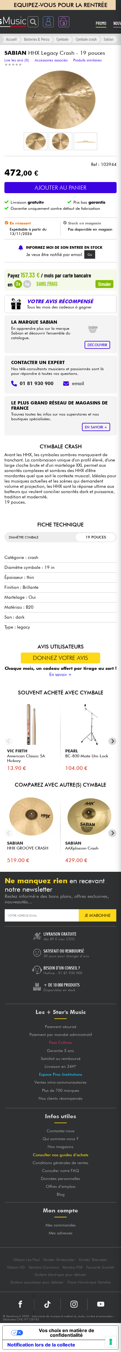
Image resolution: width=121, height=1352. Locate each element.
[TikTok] (47, 1304)
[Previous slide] (9, 741)
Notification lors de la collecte (41, 1345)
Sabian (108, 39)
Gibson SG (16, 1267)
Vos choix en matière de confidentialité (66, 1332)
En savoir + (60, 674)
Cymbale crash (86, 39)
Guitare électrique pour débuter (60, 1274)
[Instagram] (74, 1304)
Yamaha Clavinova (43, 1267)
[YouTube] (101, 1304)
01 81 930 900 (70, 973)
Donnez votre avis (60, 657)
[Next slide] (112, 741)
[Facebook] (20, 1304)
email (78, 383)
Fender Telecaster (93, 1259)
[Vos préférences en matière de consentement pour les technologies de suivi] (110, 1341)
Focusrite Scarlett (100, 1267)
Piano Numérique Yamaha (89, 1282)
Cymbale (62, 39)
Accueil (11, 39)
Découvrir (97, 345)
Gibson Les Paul (27, 1259)
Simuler (104, 284)
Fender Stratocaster (59, 1259)
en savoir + (96, 427)
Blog (61, 1194)
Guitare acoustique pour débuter (37, 1282)
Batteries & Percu (36, 39)
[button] (35, 141)
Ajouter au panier (60, 187)
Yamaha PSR (72, 1267)
